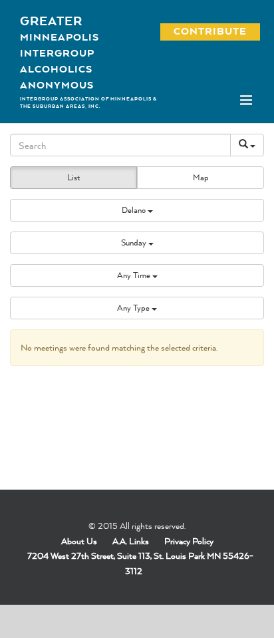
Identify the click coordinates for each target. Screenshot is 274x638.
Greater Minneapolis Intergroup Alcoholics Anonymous (59, 52)
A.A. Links (130, 541)
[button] (137, 210)
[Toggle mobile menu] (247, 100)
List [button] (73, 177)
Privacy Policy (188, 541)
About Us (79, 541)
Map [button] (201, 177)
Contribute (203, 31)
